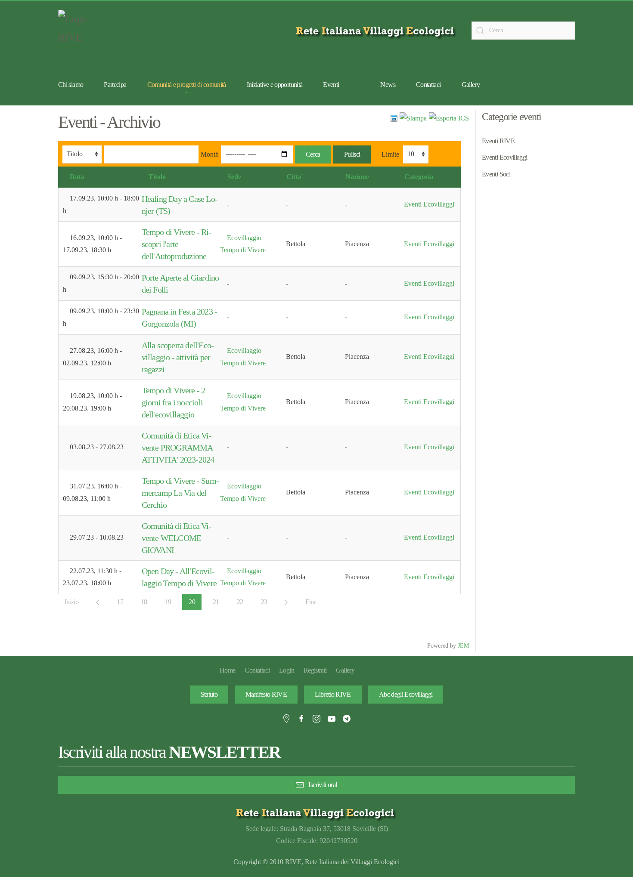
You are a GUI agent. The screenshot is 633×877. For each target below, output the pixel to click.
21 (216, 601)
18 (144, 601)
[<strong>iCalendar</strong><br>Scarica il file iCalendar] (449, 117)
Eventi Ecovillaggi (429, 204)
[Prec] (98, 602)
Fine (310, 601)
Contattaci (428, 84)
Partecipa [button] (115, 84)
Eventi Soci (496, 174)
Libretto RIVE (333, 694)
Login (286, 670)
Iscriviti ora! (322, 784)
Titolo (157, 176)
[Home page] (377, 31)
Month (210, 154)
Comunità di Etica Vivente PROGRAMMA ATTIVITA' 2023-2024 (178, 447)
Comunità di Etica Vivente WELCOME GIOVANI (177, 538)
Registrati (315, 670)
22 (240, 601)
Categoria (418, 176)
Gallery (471, 84)
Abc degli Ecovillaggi (406, 694)
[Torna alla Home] (79, 30)
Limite (390, 154)
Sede (234, 176)
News (387, 84)
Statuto (209, 694)
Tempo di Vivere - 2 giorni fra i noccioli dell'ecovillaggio (173, 402)
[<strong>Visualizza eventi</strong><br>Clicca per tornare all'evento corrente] (394, 117)
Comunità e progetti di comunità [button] (186, 84)
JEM (463, 645)
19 (168, 601)
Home (227, 670)
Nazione (357, 176)
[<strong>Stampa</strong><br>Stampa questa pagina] (413, 117)
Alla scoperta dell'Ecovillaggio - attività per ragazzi (178, 357)
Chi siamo (70, 84)
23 (264, 601)
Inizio (71, 601)
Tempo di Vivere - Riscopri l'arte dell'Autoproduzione (177, 244)
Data (77, 176)
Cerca (313, 154)
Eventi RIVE (498, 141)
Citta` (294, 176)
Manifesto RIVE (266, 694)
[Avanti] (286, 602)
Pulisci (352, 154)
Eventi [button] (331, 84)
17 (120, 601)
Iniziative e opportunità (275, 84)
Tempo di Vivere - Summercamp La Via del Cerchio (180, 493)
